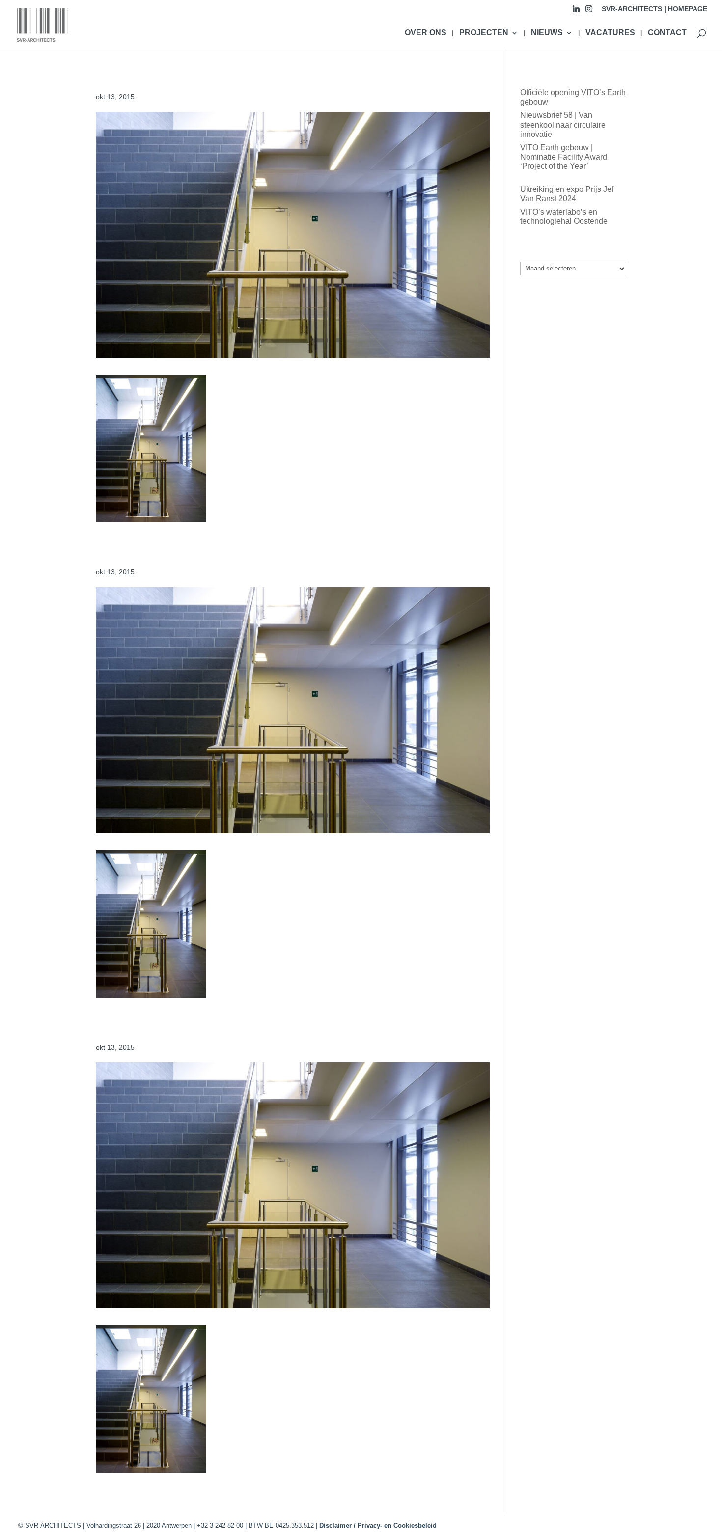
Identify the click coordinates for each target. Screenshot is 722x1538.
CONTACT (667, 33)
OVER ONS (425, 33)
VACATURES (610, 33)
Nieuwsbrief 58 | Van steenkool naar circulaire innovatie (563, 124)
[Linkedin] (576, 11)
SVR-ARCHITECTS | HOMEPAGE (654, 9)
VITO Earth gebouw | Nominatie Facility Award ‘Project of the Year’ (563, 156)
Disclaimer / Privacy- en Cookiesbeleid (378, 1525)
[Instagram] (589, 11)
